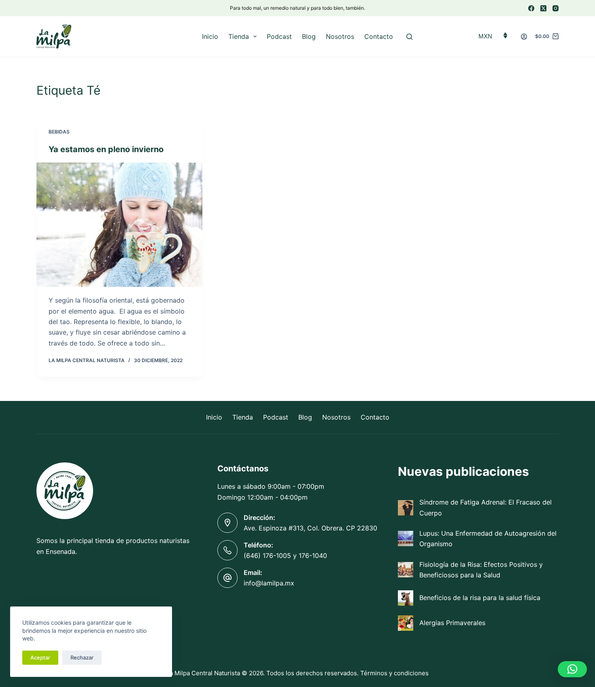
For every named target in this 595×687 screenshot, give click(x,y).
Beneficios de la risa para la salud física (479, 598)
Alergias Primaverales (452, 623)
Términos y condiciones (394, 673)
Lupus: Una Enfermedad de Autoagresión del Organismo (488, 538)
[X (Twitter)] (543, 8)
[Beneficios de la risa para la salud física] (405, 598)
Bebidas (59, 132)
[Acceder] (524, 37)
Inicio (210, 36)
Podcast (279, 36)
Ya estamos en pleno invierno (107, 149)
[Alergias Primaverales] (405, 623)
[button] (572, 669)
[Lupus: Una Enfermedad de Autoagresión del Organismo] (405, 538)
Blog (309, 36)
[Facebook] (531, 8)
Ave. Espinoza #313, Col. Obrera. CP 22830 (310, 528)
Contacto (378, 36)
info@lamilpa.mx (269, 583)
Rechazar (82, 657)
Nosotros (340, 36)
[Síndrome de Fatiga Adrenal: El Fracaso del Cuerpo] (405, 507)
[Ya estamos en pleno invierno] (119, 225)
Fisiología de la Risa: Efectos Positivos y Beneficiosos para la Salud (481, 569)
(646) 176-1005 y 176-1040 (285, 555)
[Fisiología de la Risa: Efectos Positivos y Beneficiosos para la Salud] (405, 569)
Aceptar (40, 657)
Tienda (238, 36)
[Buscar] (409, 37)
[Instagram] (555, 8)
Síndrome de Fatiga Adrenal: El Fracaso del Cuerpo (485, 507)
